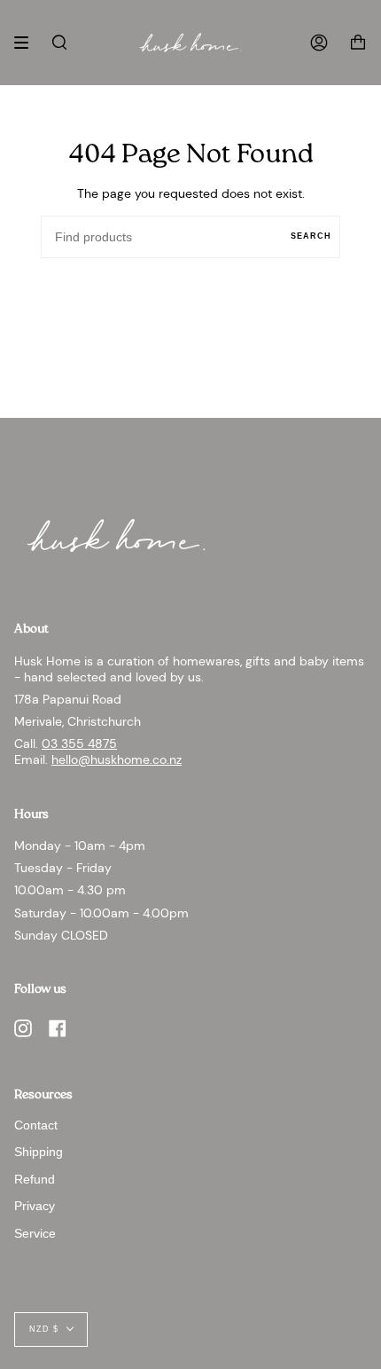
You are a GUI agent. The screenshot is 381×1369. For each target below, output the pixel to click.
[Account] (319, 42)
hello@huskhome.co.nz (116, 759)
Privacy (34, 1206)
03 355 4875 (79, 743)
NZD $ (43, 1329)
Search (311, 236)
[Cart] (358, 42)
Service (35, 1233)
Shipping (38, 1152)
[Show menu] (27, 42)
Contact (36, 1125)
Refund (34, 1179)
